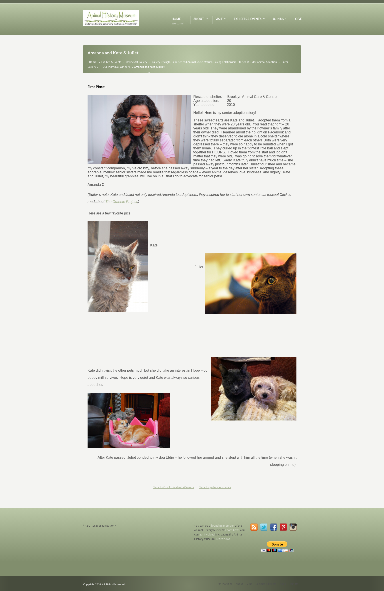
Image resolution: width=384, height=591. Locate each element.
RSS (254, 527)
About (239, 583)
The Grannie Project (121, 202)
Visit (249, 583)
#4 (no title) (225, 583)
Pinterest (283, 527)
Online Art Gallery (136, 61)
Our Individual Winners (116, 66)
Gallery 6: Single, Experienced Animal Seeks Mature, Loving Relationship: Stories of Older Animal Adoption (214, 61)
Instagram (293, 527)
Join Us (294, 583)
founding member (222, 526)
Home (92, 61)
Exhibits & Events (111, 61)
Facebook (273, 527)
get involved (207, 534)
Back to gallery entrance (215, 487)
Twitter (263, 527)
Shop (283, 583)
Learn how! (232, 530)
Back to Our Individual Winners (173, 487)
